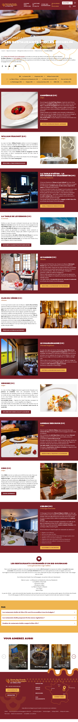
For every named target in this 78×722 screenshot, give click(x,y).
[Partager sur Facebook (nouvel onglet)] (2, 66)
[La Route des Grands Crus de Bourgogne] (9, 5)
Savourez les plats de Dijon (49, 534)
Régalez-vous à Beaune (48, 532)
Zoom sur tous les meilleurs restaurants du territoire (56, 541)
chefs (16, 58)
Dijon (41, 105)
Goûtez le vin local (46, 542)
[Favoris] (75, 3)
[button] (27, 5)
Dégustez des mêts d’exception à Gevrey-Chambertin (56, 539)
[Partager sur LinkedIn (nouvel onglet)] (6, 66)
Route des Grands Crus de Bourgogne (14, 56)
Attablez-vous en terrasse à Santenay (52, 537)
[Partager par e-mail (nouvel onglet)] (9, 66)
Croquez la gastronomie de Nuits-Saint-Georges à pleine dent (58, 536)
